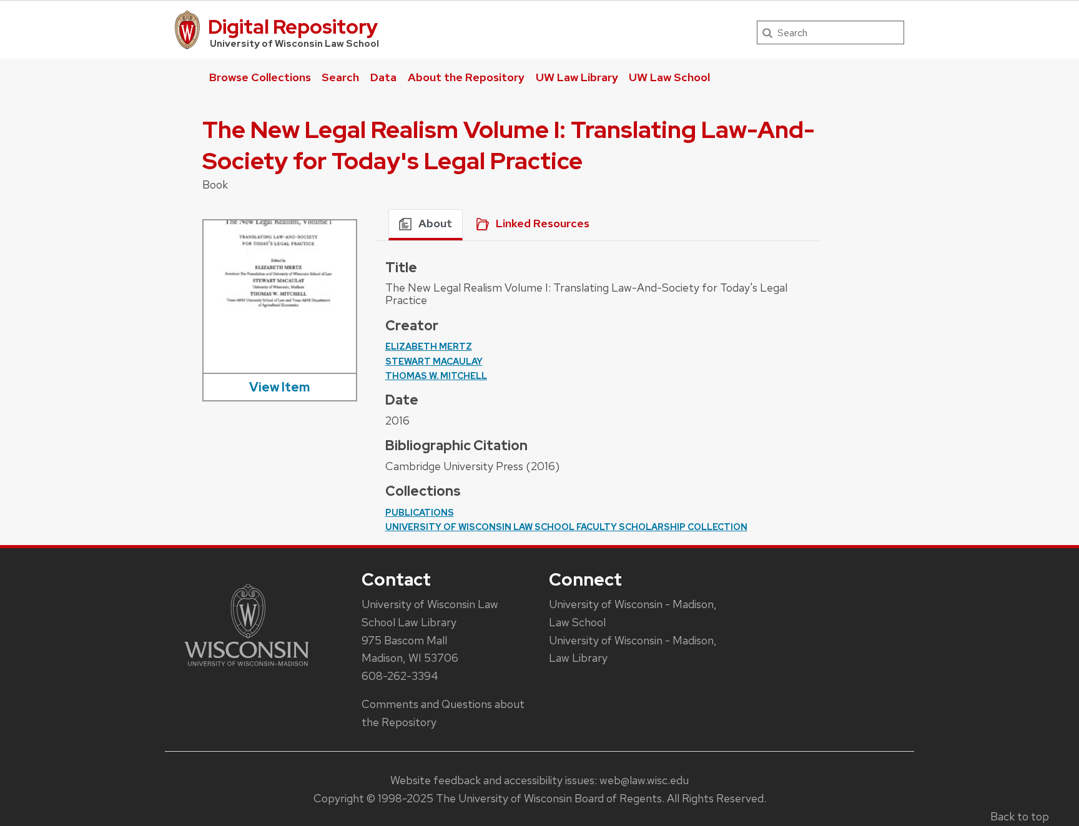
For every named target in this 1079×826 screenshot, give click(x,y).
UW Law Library (577, 77)
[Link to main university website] (246, 668)
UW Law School (669, 77)
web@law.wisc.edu (644, 780)
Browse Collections (260, 77)
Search (340, 77)
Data (383, 77)
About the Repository (466, 77)
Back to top (1019, 816)
